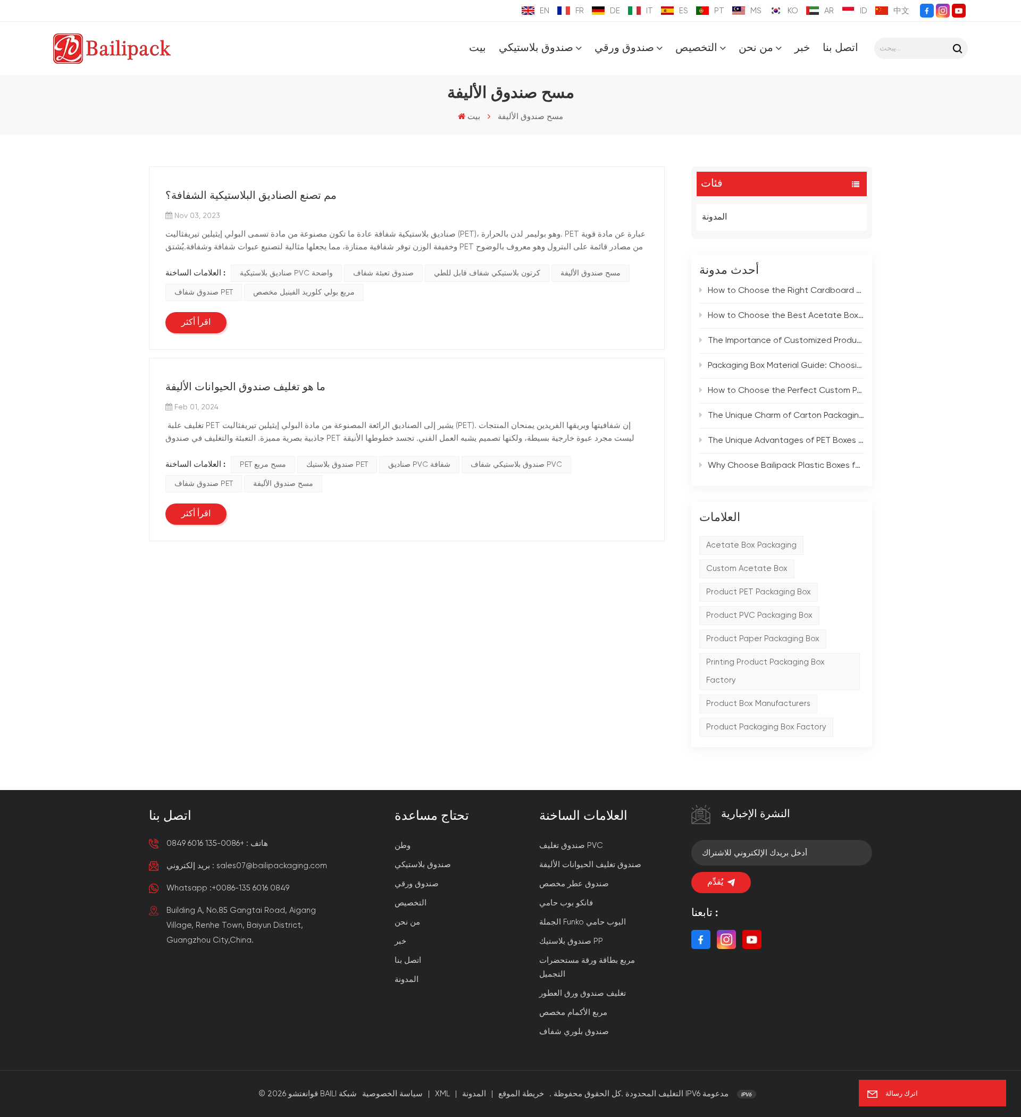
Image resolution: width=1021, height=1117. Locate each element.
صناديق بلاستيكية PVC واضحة (286, 273)
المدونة (714, 217)
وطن (403, 846)
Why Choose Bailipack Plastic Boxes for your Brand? (786, 465)
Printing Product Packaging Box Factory (765, 671)
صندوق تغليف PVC (571, 846)
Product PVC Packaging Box (759, 615)
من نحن (756, 48)
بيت (477, 48)
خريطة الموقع (521, 1094)
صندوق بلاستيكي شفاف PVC (516, 464)
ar (829, 11)
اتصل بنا (840, 48)
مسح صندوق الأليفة (590, 273)
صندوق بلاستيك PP (571, 941)
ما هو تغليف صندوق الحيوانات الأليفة (245, 387)
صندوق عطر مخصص (574, 884)
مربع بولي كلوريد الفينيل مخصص (304, 292)
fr (579, 11)
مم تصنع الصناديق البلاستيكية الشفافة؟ (251, 196)
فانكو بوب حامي (566, 903)
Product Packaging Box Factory (766, 727)
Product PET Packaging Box (758, 592)
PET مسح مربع (263, 464)
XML (442, 1094)
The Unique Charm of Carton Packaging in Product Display (786, 415)
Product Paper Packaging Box (762, 639)
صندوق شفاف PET (203, 292)
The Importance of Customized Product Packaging (786, 341)
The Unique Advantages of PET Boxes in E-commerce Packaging (786, 440)
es (683, 11)
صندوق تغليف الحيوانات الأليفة (590, 865)
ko (793, 11)
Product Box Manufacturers (758, 704)
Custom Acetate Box (747, 569)
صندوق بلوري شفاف (574, 1032)
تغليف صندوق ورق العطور (582, 993)
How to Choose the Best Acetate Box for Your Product (786, 316)
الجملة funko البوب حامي (582, 922)
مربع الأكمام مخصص (573, 1013)
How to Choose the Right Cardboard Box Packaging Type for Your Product (786, 291)
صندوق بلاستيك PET (337, 464)
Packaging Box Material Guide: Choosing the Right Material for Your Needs (786, 366)
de (615, 11)
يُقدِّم (715, 882)
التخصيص (696, 48)
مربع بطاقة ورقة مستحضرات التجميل (587, 967)
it (649, 11)
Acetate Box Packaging (751, 545)
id (863, 11)
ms (755, 11)
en (544, 11)
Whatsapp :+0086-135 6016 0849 (227, 888)
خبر (802, 48)
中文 (901, 11)
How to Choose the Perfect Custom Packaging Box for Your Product (786, 391)
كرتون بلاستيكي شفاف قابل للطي (487, 273)
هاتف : (217, 843)
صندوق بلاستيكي (536, 48)
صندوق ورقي (624, 48)
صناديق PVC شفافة (419, 464)
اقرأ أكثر (196, 322)
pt (719, 11)
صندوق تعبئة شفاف (383, 273)
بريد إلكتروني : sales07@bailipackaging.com (246, 866)
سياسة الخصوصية (392, 1094)
